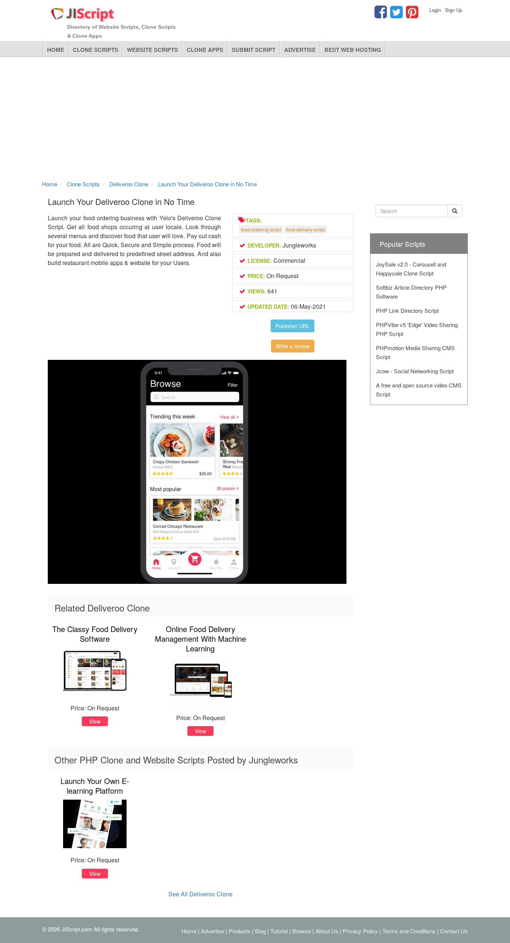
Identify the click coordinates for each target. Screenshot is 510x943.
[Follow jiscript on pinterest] (411, 15)
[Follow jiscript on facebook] (380, 15)
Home (55, 50)
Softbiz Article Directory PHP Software (411, 291)
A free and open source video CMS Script (418, 389)
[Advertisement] (255, 117)
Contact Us (454, 931)
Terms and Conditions (409, 931)
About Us (326, 931)
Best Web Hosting (352, 50)
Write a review (293, 346)
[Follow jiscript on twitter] (395, 15)
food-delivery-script (305, 229)
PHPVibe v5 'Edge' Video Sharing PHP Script (417, 329)
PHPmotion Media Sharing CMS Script (415, 352)
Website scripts (152, 50)
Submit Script (254, 50)
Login (435, 9)
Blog (260, 931)
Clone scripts (95, 50)
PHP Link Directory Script (407, 310)
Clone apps (205, 50)
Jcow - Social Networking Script (415, 371)
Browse (301, 931)
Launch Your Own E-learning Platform (94, 785)
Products (239, 931)
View (94, 721)
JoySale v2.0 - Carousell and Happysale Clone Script (411, 268)
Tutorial (279, 931)
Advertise (300, 50)
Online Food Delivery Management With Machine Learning (200, 638)
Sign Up (453, 9)
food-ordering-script (261, 229)
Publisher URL (293, 326)
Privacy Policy (360, 931)
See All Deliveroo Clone (200, 894)
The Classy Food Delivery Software (94, 633)
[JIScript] (83, 12)
